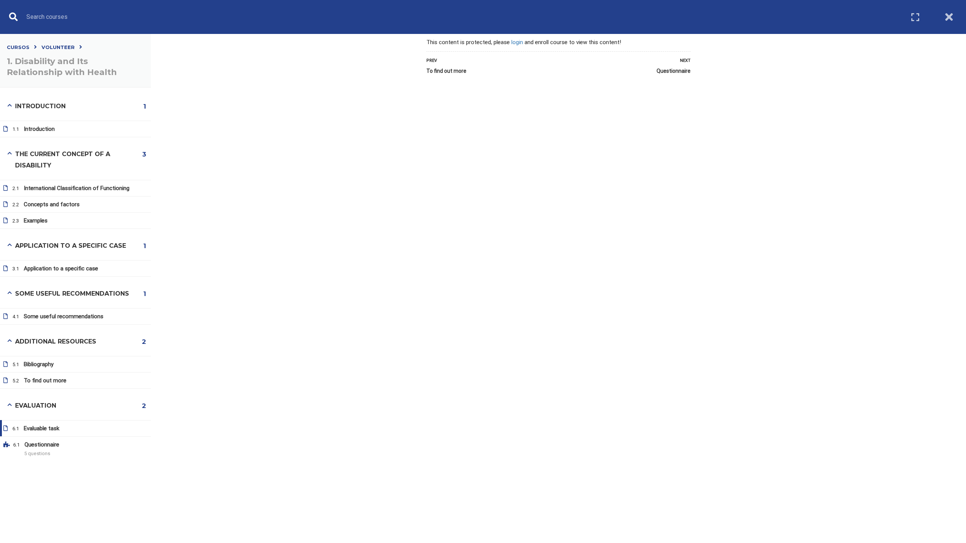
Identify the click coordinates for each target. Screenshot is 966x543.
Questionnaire (674, 71)
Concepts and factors (52, 204)
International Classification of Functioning (76, 188)
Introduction (39, 129)
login (517, 42)
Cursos (18, 47)
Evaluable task (41, 428)
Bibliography (39, 364)
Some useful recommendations (63, 316)
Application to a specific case (61, 268)
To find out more (446, 71)
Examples (36, 220)
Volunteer (58, 47)
